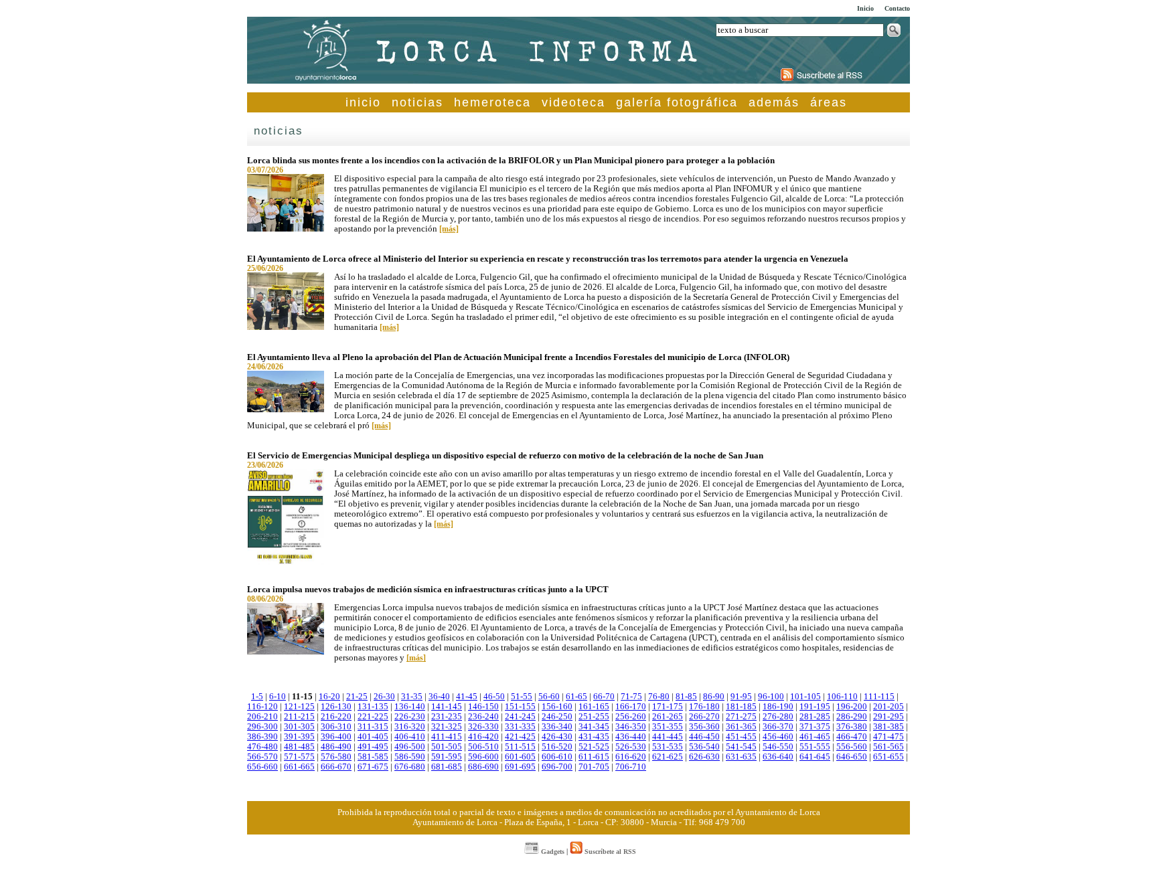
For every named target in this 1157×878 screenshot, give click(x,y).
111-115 (879, 696)
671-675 (373, 767)
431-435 (593, 736)
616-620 (630, 757)
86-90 (713, 696)
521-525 (593, 747)
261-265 (667, 716)
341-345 (593, 726)
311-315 (373, 726)
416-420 (483, 736)
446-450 (704, 736)
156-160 (557, 706)
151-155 (520, 706)
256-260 (630, 716)
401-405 (373, 736)
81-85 (686, 696)
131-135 (373, 706)
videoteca (573, 102)
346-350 (630, 726)
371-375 (814, 726)
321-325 (446, 726)
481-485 (299, 747)
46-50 (494, 696)
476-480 (262, 747)
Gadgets (551, 851)
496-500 (409, 747)
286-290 (851, 716)
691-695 (520, 767)
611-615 (593, 757)
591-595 (446, 757)
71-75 (631, 696)
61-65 (576, 696)
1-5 (257, 696)
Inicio (865, 8)
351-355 (667, 726)
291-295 (888, 716)
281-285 (814, 716)
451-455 (741, 736)
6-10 (277, 696)
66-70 (604, 696)
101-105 (805, 696)
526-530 (630, 747)
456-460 (778, 736)
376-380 (851, 726)
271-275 (741, 716)
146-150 (483, 706)
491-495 (373, 747)
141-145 (446, 706)
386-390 (262, 736)
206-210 (262, 716)
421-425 (520, 736)
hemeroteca (492, 102)
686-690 (483, 767)
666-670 (336, 767)
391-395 (299, 736)
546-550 (778, 747)
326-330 (483, 726)
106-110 (842, 696)
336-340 (557, 726)
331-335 (520, 726)
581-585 (373, 757)
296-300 (262, 726)
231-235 (446, 716)
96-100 (771, 696)
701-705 (593, 767)
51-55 (521, 696)
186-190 (778, 706)
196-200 (851, 706)
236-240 (483, 716)
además (774, 102)
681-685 (446, 767)
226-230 (409, 716)
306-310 (336, 726)
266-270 (704, 716)
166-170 (630, 706)
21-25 (357, 696)
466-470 (851, 736)
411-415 (446, 736)
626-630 (704, 757)
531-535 (667, 747)
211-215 (299, 716)
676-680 (409, 767)
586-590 (409, 757)
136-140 (409, 706)
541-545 (741, 747)
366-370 (778, 726)
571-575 (299, 757)
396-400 (336, 736)
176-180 (704, 706)
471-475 (888, 736)
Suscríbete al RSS (609, 851)
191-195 (814, 706)
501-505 (446, 747)
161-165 (593, 706)
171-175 (667, 706)
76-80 (659, 696)
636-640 (778, 757)
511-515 (520, 747)
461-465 (814, 736)
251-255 (593, 716)
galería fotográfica (677, 102)
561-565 (888, 747)
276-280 (778, 716)
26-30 (384, 696)
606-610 (557, 757)
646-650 (851, 757)
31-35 (411, 696)
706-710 (630, 767)
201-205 (888, 706)
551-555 (814, 747)
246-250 (557, 716)
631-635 (741, 757)
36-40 (439, 696)
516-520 (557, 747)
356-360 (704, 726)
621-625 (667, 757)
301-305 (299, 726)
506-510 (483, 747)
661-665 (299, 767)
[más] (449, 229)
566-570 (262, 757)
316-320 (409, 726)
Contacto (897, 8)
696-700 (557, 767)
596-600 (483, 757)
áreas (828, 102)
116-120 (262, 706)
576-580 (336, 757)
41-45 (466, 696)
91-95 (741, 696)
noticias (417, 102)
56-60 (549, 696)
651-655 (888, 757)
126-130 (336, 706)
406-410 (409, 736)
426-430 (557, 736)
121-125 (299, 706)
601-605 (520, 757)
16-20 (329, 696)
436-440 (630, 736)
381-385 (888, 726)
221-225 (373, 716)
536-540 (704, 747)
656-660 (262, 767)
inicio (363, 102)
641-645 (814, 757)
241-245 (520, 716)
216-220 (336, 716)
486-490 (336, 747)
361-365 (741, 726)
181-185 (741, 706)
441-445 (667, 736)
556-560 (851, 747)
